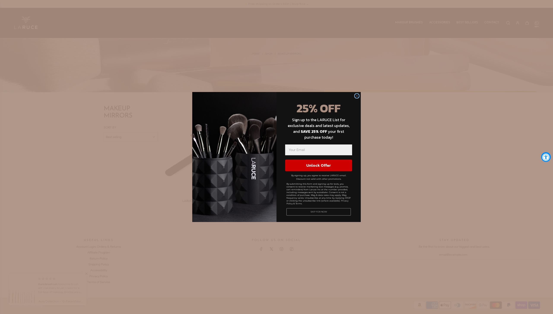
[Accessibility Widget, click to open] (546, 157)
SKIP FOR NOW (318, 211)
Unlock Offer (318, 165)
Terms (299, 203)
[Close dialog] (357, 96)
